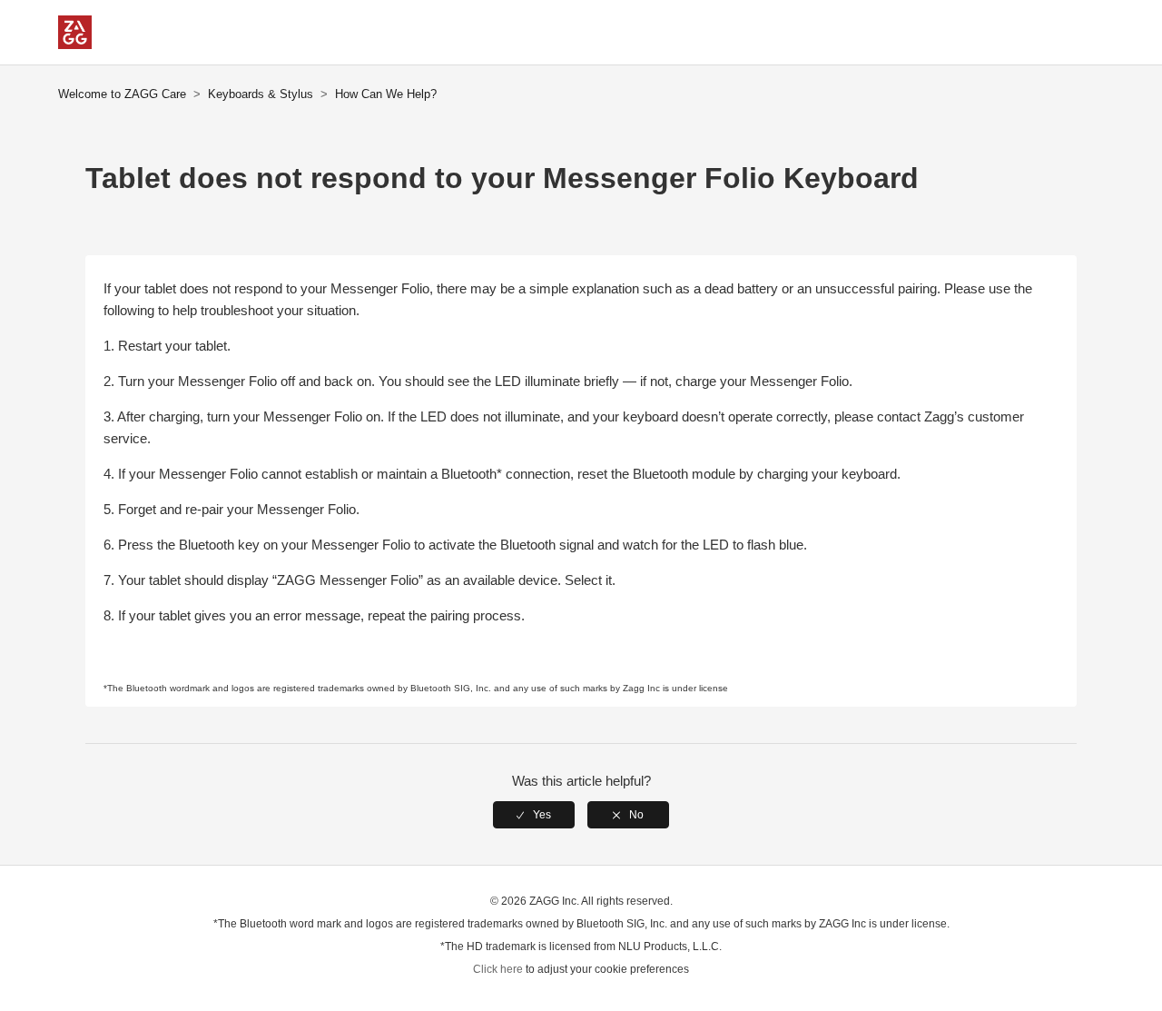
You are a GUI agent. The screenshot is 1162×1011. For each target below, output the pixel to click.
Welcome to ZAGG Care (122, 94)
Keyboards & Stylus (260, 94)
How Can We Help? (386, 94)
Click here (498, 969)
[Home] (75, 44)
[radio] (534, 814)
